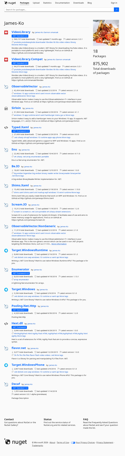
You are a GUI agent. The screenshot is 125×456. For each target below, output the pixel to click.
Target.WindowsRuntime (30, 250)
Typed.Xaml (20, 127)
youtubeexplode (28, 42)
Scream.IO (19, 204)
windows (17, 93)
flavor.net (19, 348)
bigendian (27, 173)
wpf (27, 137)
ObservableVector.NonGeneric (34, 226)
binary (44, 173)
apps (50, 137)
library (73, 42)
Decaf (16, 383)
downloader (41, 42)
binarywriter (75, 173)
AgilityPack (52, 333)
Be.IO (16, 166)
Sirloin (16, 108)
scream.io (27, 211)
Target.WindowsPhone (28, 364)
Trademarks (37, 445)
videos (67, 42)
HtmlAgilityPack (20, 333)
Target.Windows (23, 289)
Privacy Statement (104, 442)
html (86, 333)
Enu (14, 149)
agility (14, 336)
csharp (20, 137)
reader (50, 173)
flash (37, 355)
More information (59, 244)
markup (41, 192)
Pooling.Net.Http (24, 305)
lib (54, 42)
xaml (42, 93)
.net (15, 137)
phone (58, 137)
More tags (23, 44)
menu (57, 115)
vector (63, 93)
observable (55, 93)
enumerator (36, 156)
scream (17, 211)
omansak (54, 32)
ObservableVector (25, 86)
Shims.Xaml (20, 185)
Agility (35, 333)
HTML (45, 333)
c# (25, 137)
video (61, 42)
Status (48, 419)
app (26, 93)
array (28, 156)
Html (30, 333)
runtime (31, 93)
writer (56, 173)
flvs (21, 355)
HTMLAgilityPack (65, 333)
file (24, 355)
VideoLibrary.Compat (27, 59)
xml (35, 192)
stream (58, 211)
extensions (66, 211)
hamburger (50, 115)
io (21, 211)
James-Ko (39, 32)
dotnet (20, 257)
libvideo (49, 42)
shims (16, 192)
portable (45, 156)
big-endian (18, 173)
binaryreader (64, 173)
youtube (17, 42)
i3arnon (47, 32)
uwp (29, 257)
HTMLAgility (78, 333)
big (33, 173)
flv (18, 355)
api (58, 257)
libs (57, 42)
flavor (32, 355)
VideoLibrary (21, 32)
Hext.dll (17, 323)
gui (61, 115)
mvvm (47, 93)
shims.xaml (29, 192)
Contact (9, 419)
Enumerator (20, 269)
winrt (38, 93)
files (27, 355)
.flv (15, 355)
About (52, 442)
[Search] (116, 9)
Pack (40, 333)
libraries (15, 44)
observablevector (19, 96)
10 (23, 93)
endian (38, 173)
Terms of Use (63, 442)
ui (64, 115)
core (37, 211)
